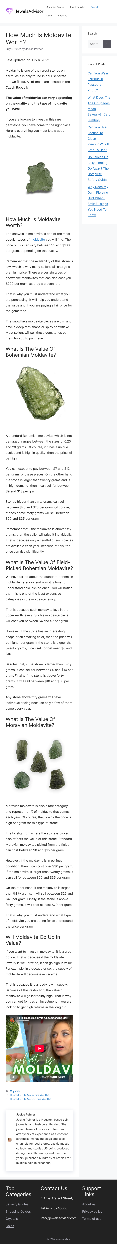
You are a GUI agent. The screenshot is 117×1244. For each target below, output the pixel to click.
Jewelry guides (77, 7)
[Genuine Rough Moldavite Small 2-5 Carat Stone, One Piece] (39, 177)
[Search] (107, 44)
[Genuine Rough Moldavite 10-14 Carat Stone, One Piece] (39, 764)
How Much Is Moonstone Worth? (30, 1099)
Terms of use (91, 1218)
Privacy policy (92, 1211)
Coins (49, 15)
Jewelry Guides (17, 1204)
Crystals (95, 7)
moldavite (38, 239)
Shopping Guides (55, 7)
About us (62, 15)
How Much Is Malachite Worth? (29, 1095)
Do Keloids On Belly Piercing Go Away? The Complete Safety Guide (98, 168)
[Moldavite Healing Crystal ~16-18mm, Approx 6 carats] (39, 394)
